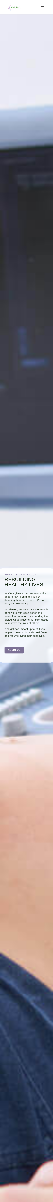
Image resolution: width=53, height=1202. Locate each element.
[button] (42, 7)
